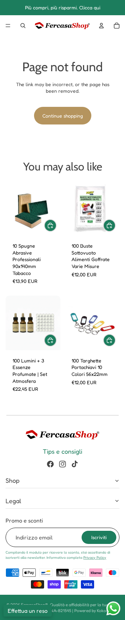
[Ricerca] (23, 25)
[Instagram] (62, 464)
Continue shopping (62, 116)
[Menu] (8, 26)
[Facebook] (50, 464)
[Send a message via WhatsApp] (113, 608)
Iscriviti (99, 537)
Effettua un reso (28, 610)
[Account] (101, 25)
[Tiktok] (74, 464)
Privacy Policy (94, 557)
